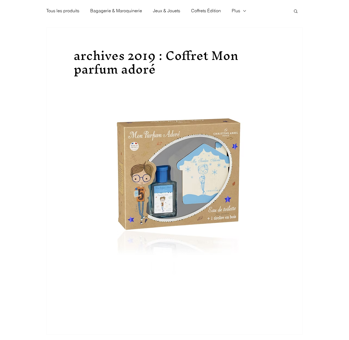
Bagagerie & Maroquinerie (116, 10)
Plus (236, 10)
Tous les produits (62, 10)
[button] (295, 11)
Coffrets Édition (206, 10)
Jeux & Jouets (166, 10)
